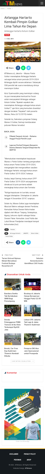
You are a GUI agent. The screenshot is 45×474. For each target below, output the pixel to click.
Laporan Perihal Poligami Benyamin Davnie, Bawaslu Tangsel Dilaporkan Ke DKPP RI (24, 147)
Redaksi (12, 229)
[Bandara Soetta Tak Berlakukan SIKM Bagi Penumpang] (12, 284)
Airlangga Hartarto (15, 233)
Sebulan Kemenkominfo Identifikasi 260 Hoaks (33, 260)
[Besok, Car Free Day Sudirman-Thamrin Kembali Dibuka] (12, 339)
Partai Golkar (9, 236)
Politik (7, 35)
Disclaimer (13, 454)
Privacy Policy (30, 454)
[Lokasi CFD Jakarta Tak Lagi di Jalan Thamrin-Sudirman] (32, 310)
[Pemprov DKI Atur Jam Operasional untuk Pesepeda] (32, 339)
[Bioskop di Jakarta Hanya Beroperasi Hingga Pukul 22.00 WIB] (32, 284)
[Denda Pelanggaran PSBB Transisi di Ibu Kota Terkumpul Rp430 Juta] (12, 310)
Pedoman (17, 460)
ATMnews (28, 468)
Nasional (8, 289)
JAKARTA (25, 233)
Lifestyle (28, 289)
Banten (7, 315)
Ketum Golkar (35, 233)
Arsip (29, 460)
